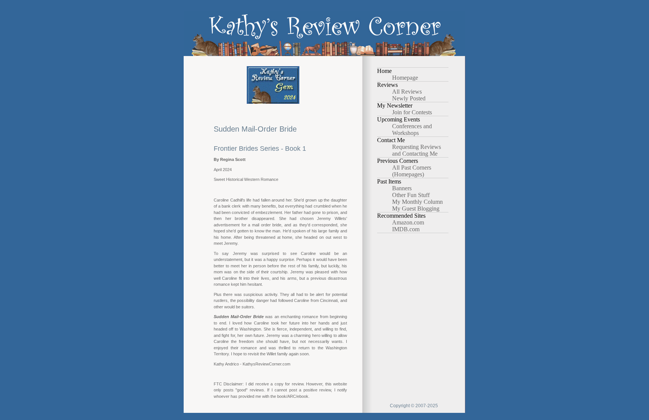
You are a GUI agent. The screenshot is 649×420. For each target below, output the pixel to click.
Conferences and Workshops (412, 129)
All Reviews (407, 91)
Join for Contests (412, 112)
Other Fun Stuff (411, 195)
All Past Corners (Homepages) (411, 170)
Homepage (405, 77)
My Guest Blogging (415, 208)
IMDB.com (406, 229)
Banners (402, 188)
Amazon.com (408, 222)
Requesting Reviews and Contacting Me (416, 150)
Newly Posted (409, 98)
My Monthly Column (417, 202)
